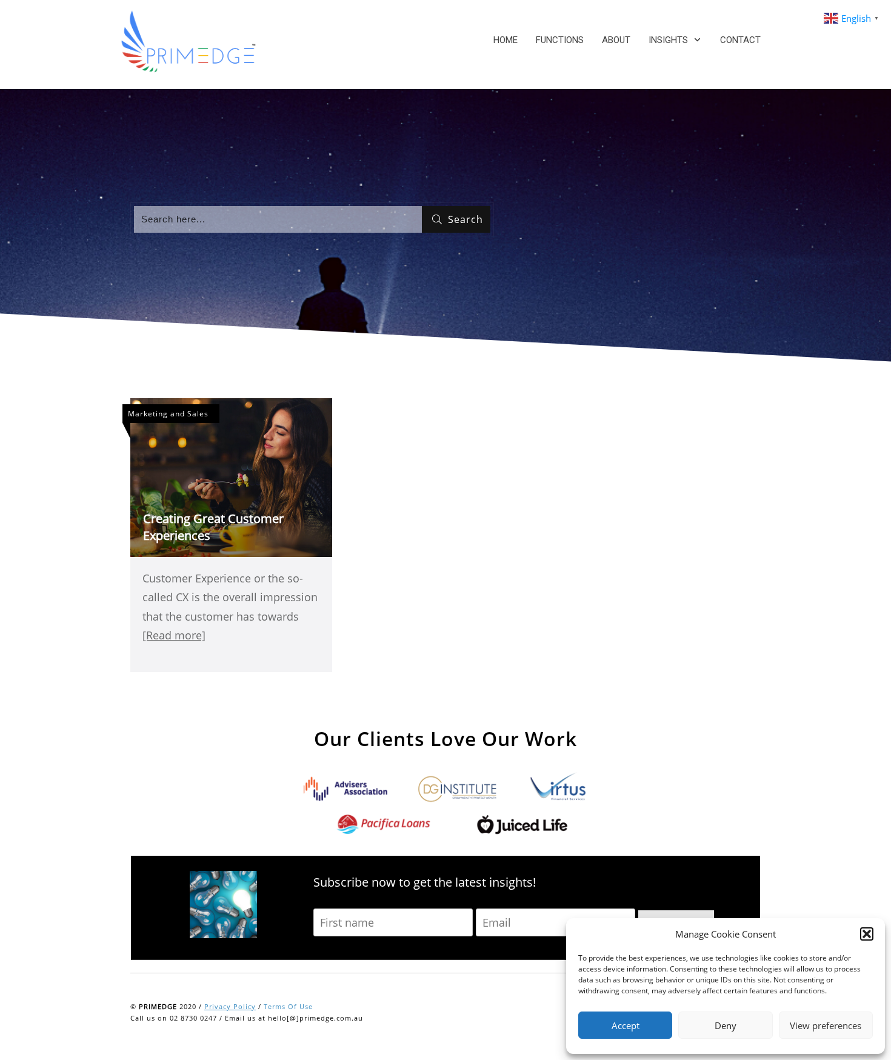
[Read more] (173, 635)
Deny (725, 1025)
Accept (625, 1025)
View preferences (825, 1025)
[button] (867, 934)
